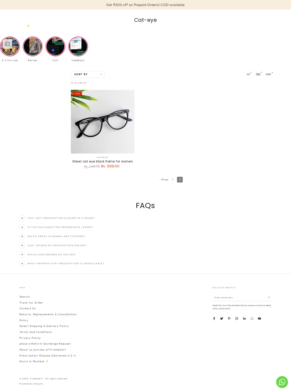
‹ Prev (164, 179)
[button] (21, 15)
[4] (268, 74)
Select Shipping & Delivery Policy (44, 326)
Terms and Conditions (35, 332)
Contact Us (27, 308)
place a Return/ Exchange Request (45, 343)
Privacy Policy (30, 338)
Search (24, 296)
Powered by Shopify (31, 383)
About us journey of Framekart (42, 349)
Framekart (37, 378)
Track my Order (31, 302)
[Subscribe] (270, 297)
